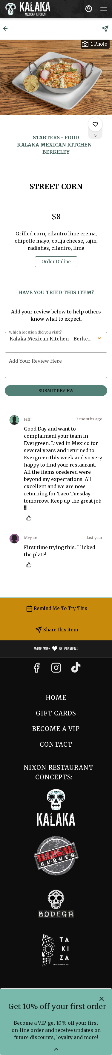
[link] (56, 261)
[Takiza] (56, 949)
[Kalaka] (56, 807)
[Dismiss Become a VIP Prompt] (101, 999)
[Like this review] (30, 518)
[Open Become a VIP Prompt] (56, 1049)
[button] (7, 28)
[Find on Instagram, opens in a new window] (56, 669)
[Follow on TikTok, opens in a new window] (75, 669)
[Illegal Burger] (56, 855)
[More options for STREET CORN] (95, 124)
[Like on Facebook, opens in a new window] (36, 669)
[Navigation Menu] (103, 9)
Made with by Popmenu (41, 649)
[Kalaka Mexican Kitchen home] (32, 9)
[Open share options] (105, 29)
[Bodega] (56, 903)
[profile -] (88, 8)
